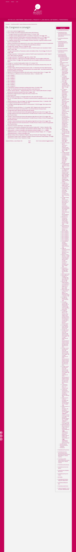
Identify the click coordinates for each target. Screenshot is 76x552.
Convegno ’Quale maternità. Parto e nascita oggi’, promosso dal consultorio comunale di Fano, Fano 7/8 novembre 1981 (29, 65)
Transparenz (63, 20)
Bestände (19, 20)
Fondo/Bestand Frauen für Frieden (63, 474)
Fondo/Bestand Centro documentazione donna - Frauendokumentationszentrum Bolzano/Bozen (64, 34)
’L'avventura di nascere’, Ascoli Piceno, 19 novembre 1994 (19, 125)
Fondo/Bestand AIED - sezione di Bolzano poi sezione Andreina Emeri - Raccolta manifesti (63, 460)
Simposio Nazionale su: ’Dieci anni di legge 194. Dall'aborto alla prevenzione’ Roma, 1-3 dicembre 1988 (29, 101)
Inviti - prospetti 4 (11, 80)
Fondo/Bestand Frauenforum (63, 450)
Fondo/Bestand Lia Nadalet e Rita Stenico (63, 471)
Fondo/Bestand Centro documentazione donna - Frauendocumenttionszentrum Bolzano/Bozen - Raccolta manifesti (64, 454)
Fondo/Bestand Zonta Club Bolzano (63, 467)
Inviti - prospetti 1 (11, 75)
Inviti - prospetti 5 (11, 81)
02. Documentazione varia (64, 61)
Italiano (12, 1)
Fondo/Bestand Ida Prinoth (63, 486)
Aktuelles (11, 20)
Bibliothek (28, 20)
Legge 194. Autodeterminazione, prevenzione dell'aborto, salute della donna (23, 89)
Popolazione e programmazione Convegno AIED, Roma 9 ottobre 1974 (22, 93)
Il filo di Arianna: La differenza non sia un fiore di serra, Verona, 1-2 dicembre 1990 (24, 74)
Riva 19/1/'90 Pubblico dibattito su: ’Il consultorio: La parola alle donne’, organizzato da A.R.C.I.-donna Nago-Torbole (30, 99)
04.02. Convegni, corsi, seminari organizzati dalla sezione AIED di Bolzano (22, 32)
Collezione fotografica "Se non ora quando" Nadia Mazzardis (63, 489)
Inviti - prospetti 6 (11, 83)
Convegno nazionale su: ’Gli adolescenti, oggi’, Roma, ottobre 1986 (21, 57)
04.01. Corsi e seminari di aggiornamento (16, 31)
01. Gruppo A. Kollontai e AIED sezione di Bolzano (64, 58)
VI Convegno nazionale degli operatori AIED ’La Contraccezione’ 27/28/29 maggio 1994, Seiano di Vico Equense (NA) (29, 105)
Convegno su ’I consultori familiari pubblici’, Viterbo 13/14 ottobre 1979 (22, 63)
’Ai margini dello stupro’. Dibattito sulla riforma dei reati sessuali (20, 110)
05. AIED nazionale (63, 444)
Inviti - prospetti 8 (11, 86)
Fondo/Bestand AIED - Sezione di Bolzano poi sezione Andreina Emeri (24, 24)
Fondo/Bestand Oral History (63, 30)
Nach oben (29, 141)
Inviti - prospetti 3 (11, 78)
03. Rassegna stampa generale (64, 63)
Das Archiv (45, 20)
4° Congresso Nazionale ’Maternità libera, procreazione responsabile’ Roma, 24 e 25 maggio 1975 (28, 37)
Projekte (36, 20)
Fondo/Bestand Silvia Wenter (63, 464)
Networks (54, 20)
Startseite (8, 24)
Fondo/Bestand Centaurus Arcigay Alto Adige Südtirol (63, 480)
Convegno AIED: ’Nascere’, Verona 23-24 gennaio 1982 (19, 46)
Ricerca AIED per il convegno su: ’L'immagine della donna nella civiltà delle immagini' (25, 96)
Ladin (17, 1)
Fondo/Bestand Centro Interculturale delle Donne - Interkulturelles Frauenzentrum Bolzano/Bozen (63, 44)
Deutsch (7, 1)
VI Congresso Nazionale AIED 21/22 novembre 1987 (18, 103)
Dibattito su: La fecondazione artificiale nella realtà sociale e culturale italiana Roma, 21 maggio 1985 (29, 72)
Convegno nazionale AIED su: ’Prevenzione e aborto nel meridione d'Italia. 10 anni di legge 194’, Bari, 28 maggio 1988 (29, 51)
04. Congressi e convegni (64, 65)
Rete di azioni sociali (11, 95)
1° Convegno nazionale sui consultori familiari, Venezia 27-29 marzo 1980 (23, 34)
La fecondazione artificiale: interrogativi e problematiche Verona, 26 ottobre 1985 (24, 87)
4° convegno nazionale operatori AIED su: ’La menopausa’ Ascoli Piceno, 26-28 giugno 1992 (27, 39)
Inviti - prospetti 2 (11, 77)
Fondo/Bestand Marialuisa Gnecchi (63, 39)
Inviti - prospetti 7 (11, 84)
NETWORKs (60, 477)
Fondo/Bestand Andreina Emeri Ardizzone (63, 51)
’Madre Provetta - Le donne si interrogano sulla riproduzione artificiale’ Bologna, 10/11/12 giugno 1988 (29, 128)
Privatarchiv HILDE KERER (63, 48)
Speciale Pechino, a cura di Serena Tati (14, 141)
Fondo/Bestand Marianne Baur (63, 483)
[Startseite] (37, 9)
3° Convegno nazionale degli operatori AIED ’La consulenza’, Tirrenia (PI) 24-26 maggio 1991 (27, 35)
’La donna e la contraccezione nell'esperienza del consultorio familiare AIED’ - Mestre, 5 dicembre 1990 (29, 127)
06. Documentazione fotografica (64, 446)
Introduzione (62, 447)
